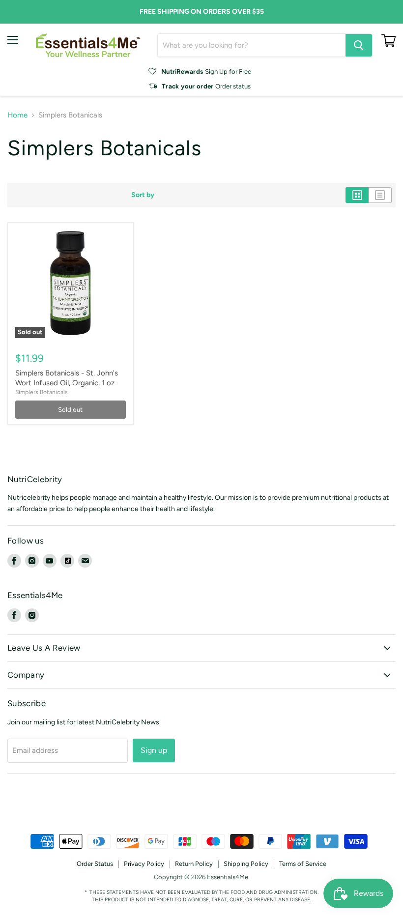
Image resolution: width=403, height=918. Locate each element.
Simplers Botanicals (41, 392)
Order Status (95, 863)
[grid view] (357, 195)
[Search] (358, 45)
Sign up (154, 750)
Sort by (142, 195)
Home (17, 115)
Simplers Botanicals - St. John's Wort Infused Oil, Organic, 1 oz (66, 378)
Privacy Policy (144, 863)
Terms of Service (302, 863)
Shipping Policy (246, 863)
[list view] (380, 195)
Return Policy (194, 863)
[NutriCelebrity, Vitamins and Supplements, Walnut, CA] (201, 807)
